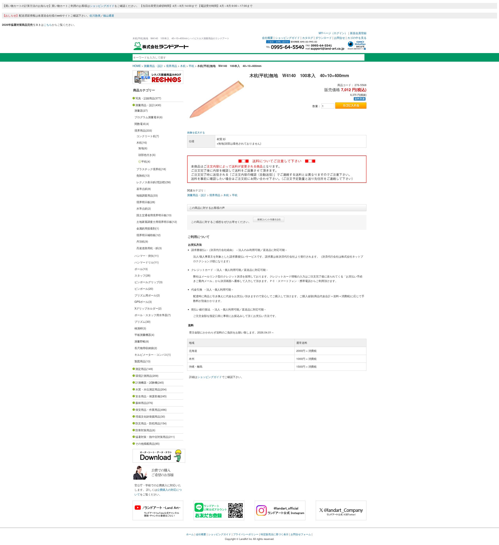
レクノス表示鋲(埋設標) (151, 182)
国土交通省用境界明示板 (151, 215)
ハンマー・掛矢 (144, 256)
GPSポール (141, 302)
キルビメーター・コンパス (150, 355)
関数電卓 (139, 124)
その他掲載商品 (145, 443)
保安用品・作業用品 (147, 410)
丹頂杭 (140, 241)
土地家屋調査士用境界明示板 (154, 222)
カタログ (307, 38)
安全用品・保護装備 (147, 396)
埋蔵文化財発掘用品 (147, 416)
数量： (316, 106)
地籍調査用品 (144, 195)
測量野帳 (139, 341)
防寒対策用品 (143, 430)
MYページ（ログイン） (333, 33)
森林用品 (140, 403)
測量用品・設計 (153, 66)
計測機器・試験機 (146, 382)
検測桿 (138, 328)
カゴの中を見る (356, 38)
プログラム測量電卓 (146, 117)
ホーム (190, 534)
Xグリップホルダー (146, 308)
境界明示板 (143, 202)
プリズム (139, 322)
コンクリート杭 (146, 136)
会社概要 (267, 38)
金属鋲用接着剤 (146, 228)
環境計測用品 (143, 376)
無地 (141, 148)
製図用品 (139, 361)
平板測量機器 (142, 335)
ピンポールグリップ (146, 282)
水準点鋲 (141, 208)
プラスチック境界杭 (148, 169)
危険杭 (140, 175)
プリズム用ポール (145, 295)
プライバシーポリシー (245, 534)
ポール (138, 269)
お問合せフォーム (301, 534)
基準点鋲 (141, 189)
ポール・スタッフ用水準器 (150, 315)
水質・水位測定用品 (147, 389)
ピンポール (141, 289)
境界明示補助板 (146, 235)
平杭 (191, 66)
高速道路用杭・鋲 (147, 248)
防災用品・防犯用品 (147, 423)
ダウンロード (323, 38)
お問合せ (339, 38)
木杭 (183, 66)
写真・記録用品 (145, 98)
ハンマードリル (144, 262)
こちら (48, 25)
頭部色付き (145, 155)
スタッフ (139, 275)
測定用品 (140, 369)
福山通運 (108, 15)
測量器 (138, 110)
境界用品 (171, 66)
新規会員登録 (358, 33)
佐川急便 (94, 15)
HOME (137, 66)
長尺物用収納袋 (144, 348)
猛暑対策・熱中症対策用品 (151, 437)
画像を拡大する (196, 132)
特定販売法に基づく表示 (274, 534)
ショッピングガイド (102, 6)
